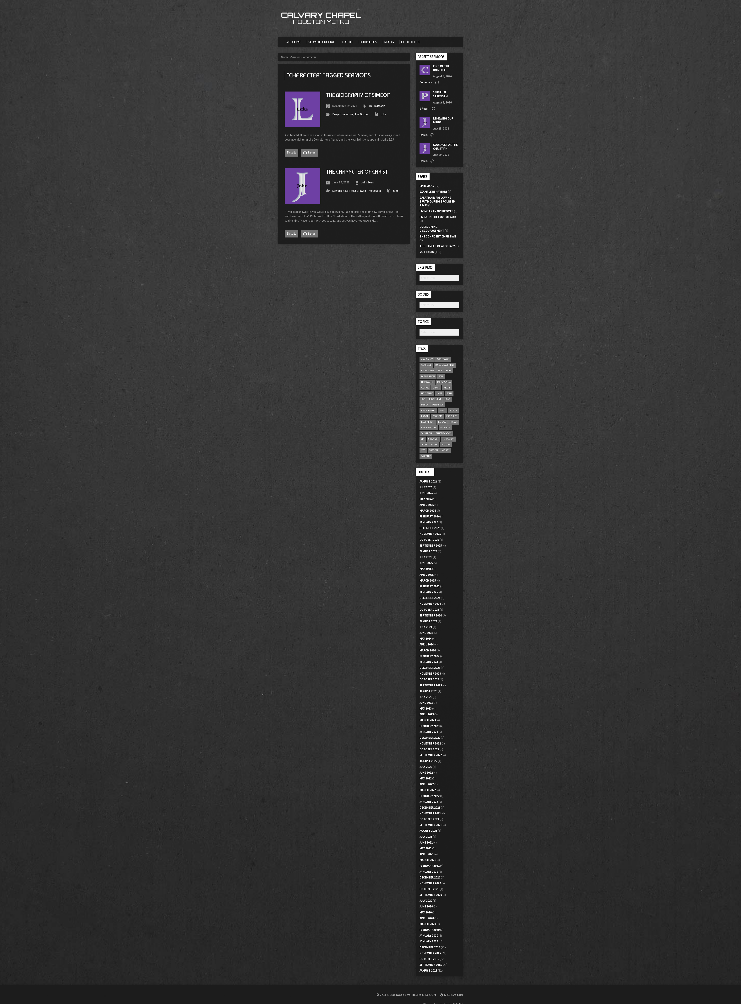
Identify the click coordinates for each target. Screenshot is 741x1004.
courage (426, 365)
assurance (427, 359)
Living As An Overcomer (436, 211)
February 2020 (430, 929)
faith (449, 370)
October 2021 (429, 819)
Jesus (449, 393)
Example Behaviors (433, 191)
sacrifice (445, 427)
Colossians (426, 82)
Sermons (296, 57)
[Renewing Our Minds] (425, 125)
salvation (426, 433)
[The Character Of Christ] (302, 201)
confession (443, 359)
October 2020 (429, 889)
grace (436, 388)
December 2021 (430, 807)
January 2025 (429, 592)
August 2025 (428, 551)
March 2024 (428, 650)
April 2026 (427, 504)
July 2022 (426, 766)
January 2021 (429, 871)
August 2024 (428, 621)
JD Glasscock (377, 106)
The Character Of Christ (357, 172)
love (447, 399)
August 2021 (428, 830)
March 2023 (428, 720)
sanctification (444, 433)
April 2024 (427, 644)
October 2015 (429, 959)
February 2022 (430, 796)
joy (423, 399)
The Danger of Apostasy (437, 246)
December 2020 (430, 877)
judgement (435, 399)
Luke (383, 114)
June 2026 (426, 493)
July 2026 (426, 487)
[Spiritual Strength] (425, 99)
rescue (454, 422)
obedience (437, 405)
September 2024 (431, 615)
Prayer (336, 114)
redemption (427, 422)
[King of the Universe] (425, 73)
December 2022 (430, 737)
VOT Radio (427, 252)
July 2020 (426, 900)
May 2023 (426, 708)
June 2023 (426, 702)
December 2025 (430, 528)
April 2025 (427, 574)
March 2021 (428, 860)
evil (440, 370)
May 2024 (426, 638)
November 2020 (430, 883)
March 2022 (428, 790)
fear (441, 376)
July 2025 (426, 557)
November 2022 (430, 743)
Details (291, 152)
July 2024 (426, 627)
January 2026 (429, 522)
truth (434, 444)
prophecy (451, 416)
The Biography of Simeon (358, 95)
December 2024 (430, 598)
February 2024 (430, 656)
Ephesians (427, 185)
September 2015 (431, 964)
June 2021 (426, 842)
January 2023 (429, 731)
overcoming (428, 410)
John (395, 190)
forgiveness (444, 382)
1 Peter (424, 108)
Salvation (348, 114)
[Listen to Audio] (437, 82)
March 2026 (428, 510)
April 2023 (427, 714)
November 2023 (430, 673)
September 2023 (431, 685)
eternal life (427, 370)
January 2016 (429, 941)
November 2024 (430, 603)
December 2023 (430, 667)
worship (426, 456)
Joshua (424, 135)
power (453, 410)
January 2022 (429, 801)
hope (439, 393)
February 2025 (430, 586)
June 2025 (426, 563)
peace (442, 410)
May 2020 (426, 912)
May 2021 (426, 848)
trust (424, 444)
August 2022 (428, 761)
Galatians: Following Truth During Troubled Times (437, 201)
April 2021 (427, 854)
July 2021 (426, 836)
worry (445, 450)
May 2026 (426, 499)
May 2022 (426, 778)
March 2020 (428, 924)
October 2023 (429, 679)
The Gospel (362, 114)
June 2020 (426, 906)
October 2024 (429, 609)
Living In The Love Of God (438, 217)
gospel (425, 388)
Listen (311, 152)
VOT (423, 450)
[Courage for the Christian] (425, 151)
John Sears (368, 182)
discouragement (444, 365)
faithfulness (428, 376)
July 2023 (426, 697)
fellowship (427, 382)
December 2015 (430, 947)
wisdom (433, 450)
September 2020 (431, 894)
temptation (448, 439)
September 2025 (431, 545)
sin (422, 439)
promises (437, 416)
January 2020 (429, 935)
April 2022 (427, 784)
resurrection (428, 427)
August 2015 (428, 970)
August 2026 (428, 481)
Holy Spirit (427, 393)
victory (446, 444)
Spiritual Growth (355, 190)
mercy (424, 405)
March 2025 (428, 580)
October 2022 (429, 749)
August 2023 (428, 691)
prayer (425, 416)
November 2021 (430, 813)
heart (447, 388)
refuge (442, 422)
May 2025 (426, 568)
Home (284, 57)
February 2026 (430, 516)
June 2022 (426, 772)
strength (433, 439)
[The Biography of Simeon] (302, 124)
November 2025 (430, 533)
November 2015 (430, 953)
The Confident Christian (438, 236)
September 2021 (431, 825)
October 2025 (429, 539)
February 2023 (430, 726)
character (310, 57)
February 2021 (430, 865)
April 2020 (427, 918)
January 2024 (429, 662)
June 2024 (426, 632)
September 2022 (431, 755)
